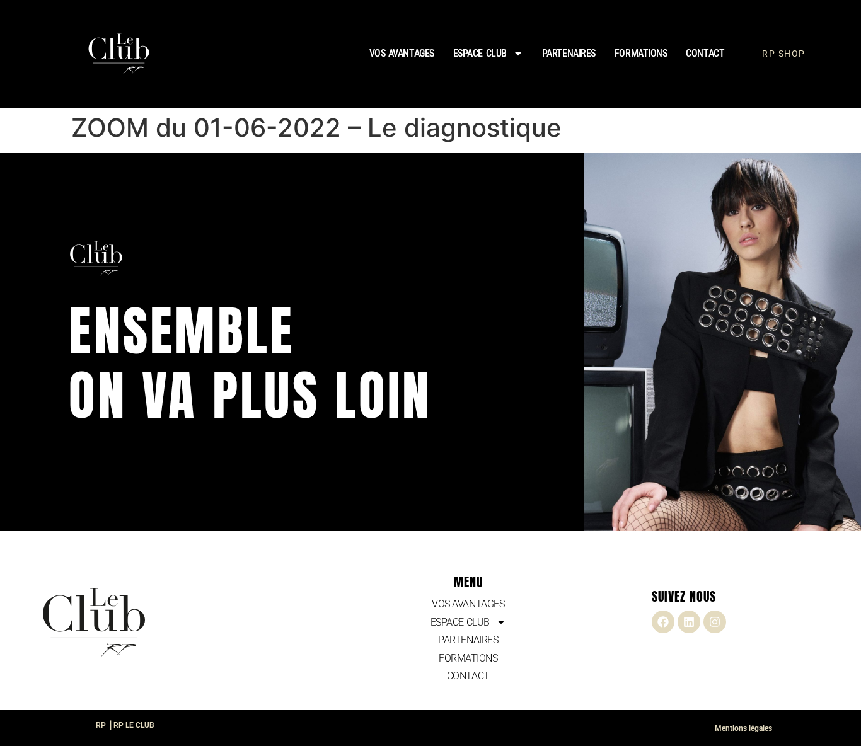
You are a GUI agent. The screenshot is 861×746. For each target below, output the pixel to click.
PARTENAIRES (569, 53)
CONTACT (705, 53)
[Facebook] (663, 622)
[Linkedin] (689, 622)
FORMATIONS (641, 53)
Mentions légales (743, 728)
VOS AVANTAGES (401, 53)
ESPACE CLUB (480, 53)
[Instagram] (714, 622)
